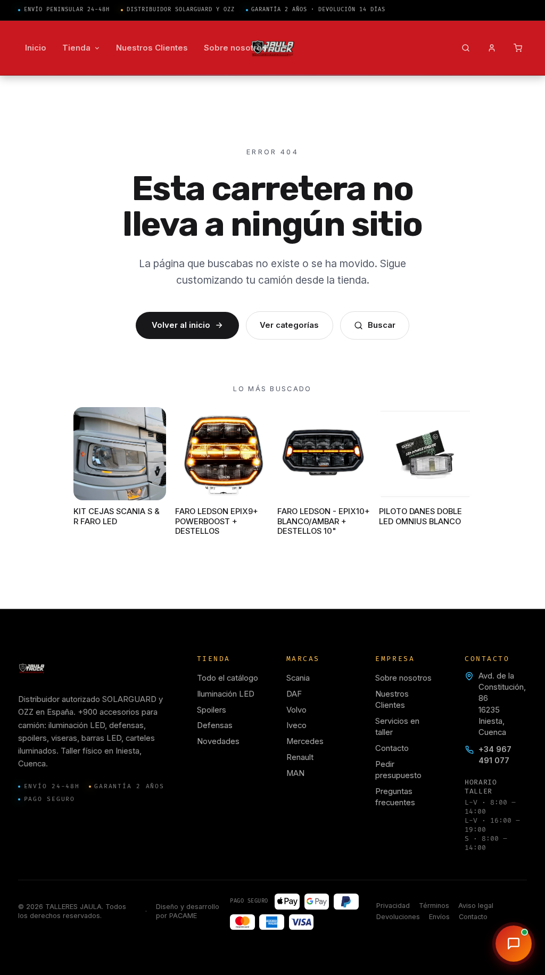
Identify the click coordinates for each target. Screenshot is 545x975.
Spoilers (211, 710)
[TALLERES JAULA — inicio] (272, 48)
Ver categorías (289, 325)
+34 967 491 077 (494, 755)
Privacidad (393, 906)
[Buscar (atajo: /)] (465, 48)
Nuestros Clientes (392, 699)
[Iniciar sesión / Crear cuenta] (492, 48)
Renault (299, 757)
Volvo (296, 710)
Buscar (381, 325)
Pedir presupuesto (398, 769)
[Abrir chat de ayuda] (514, 944)
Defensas (215, 725)
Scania (298, 678)
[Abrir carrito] (518, 48)
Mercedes (305, 741)
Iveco (296, 725)
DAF (294, 694)
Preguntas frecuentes (395, 797)
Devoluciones (398, 917)
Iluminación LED (225, 694)
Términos (434, 906)
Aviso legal (475, 906)
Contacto (392, 748)
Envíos (439, 917)
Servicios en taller (397, 726)
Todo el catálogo (227, 678)
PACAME (183, 916)
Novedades (218, 741)
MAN (295, 773)
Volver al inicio (181, 325)
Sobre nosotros (403, 678)
